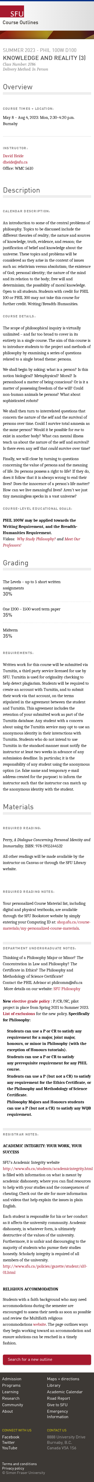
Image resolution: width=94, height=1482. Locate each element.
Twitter (8, 1443)
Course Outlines (20, 22)
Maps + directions (63, 1379)
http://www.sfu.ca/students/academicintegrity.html (48, 1168)
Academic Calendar (65, 1392)
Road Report (58, 1399)
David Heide (13, 156)
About (7, 1412)
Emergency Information (57, 1414)
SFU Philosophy (67, 989)
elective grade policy (31, 1001)
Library (53, 1386)
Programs (11, 1386)
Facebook (11, 1437)
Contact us (57, 1430)
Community (12, 1405)
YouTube (9, 1448)
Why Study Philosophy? (36, 539)
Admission (11, 1379)
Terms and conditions (19, 1464)
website (39, 1324)
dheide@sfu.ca (15, 162)
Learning (10, 1392)
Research (11, 1399)
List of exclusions (19, 1013)
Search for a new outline (30, 1360)
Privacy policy (13, 1468)
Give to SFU (57, 1405)
